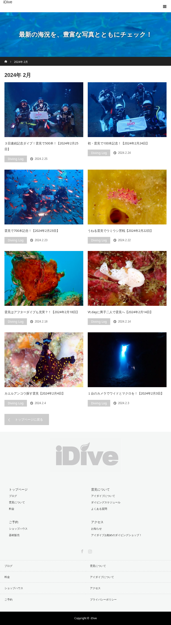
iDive (7, 2)
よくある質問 (99, 509)
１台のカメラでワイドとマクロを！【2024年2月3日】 (126, 393)
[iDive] (86, 469)
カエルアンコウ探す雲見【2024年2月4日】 (34, 393)
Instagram (89, 550)
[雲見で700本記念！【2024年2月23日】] (43, 197)
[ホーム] (5, 58)
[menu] (165, 6)
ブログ (13, 496)
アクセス (97, 522)
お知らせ (96, 528)
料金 (11, 509)
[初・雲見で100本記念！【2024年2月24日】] (127, 109)
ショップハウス (18, 528)
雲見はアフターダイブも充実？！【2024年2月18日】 (41, 312)
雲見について (17, 502)
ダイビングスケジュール (105, 502)
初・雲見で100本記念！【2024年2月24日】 (118, 143)
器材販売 (14, 535)
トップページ (18, 489)
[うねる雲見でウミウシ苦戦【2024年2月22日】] (127, 197)
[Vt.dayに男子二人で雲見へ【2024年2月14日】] (127, 278)
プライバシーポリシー (103, 599)
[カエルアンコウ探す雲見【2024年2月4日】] (43, 359)
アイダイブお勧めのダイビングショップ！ (116, 535)
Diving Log (16, 159)
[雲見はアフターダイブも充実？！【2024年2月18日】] (43, 278)
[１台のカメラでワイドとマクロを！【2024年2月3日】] (127, 359)
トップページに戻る (29, 419)
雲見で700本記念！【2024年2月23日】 (32, 230)
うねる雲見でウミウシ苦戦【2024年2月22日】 (120, 230)
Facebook (81, 550)
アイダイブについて (103, 496)
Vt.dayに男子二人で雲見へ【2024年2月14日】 (120, 312)
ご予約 (13, 522)
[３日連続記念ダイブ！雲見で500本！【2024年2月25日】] (43, 109)
